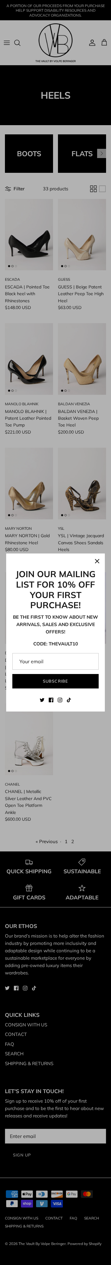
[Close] (97, 561)
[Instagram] (60, 700)
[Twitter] (42, 700)
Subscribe (55, 681)
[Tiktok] (69, 700)
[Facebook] (51, 700)
